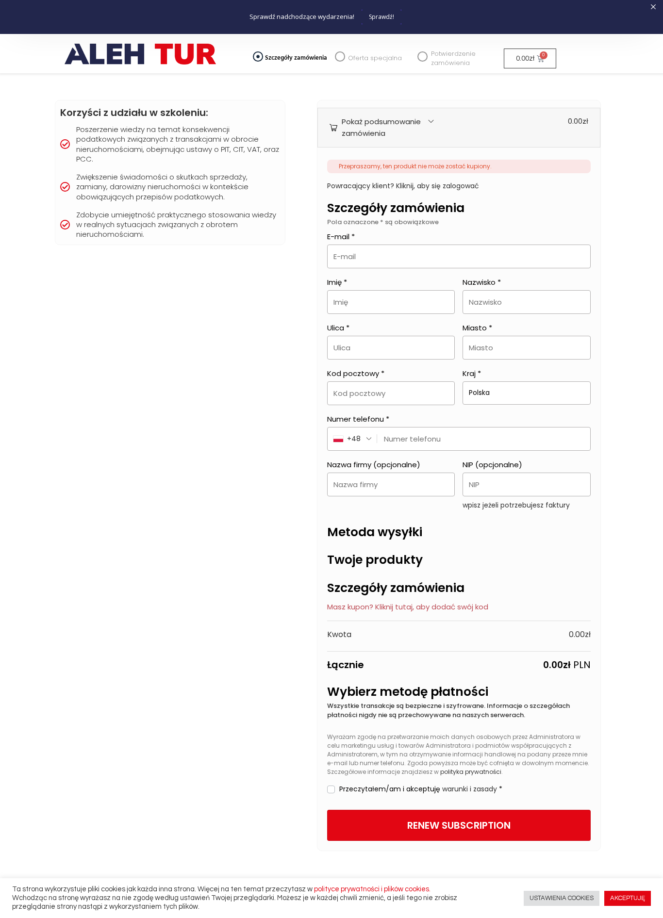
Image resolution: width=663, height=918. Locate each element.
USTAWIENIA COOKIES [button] (562, 898)
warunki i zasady (469, 789)
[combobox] (352, 438)
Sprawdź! (381, 17)
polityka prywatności (470, 772)
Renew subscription (459, 825)
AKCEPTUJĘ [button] (627, 898)
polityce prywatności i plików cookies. (372, 889)
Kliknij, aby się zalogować (437, 186)
